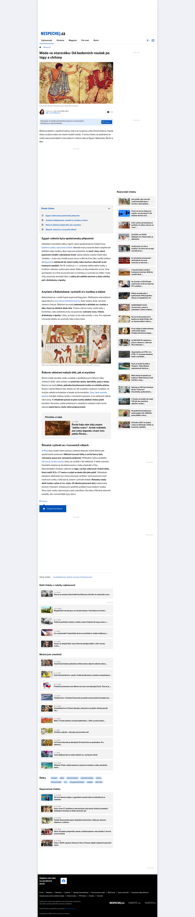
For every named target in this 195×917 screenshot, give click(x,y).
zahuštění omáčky (87, 778)
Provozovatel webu (98, 892)
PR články (82, 896)
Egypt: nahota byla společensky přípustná (63, 216)
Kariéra (91, 896)
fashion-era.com (73, 577)
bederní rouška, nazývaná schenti (57, 247)
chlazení (54, 778)
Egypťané (48, 262)
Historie (60, 40)
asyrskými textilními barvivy (68, 301)
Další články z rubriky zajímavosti (57, 585)
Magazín (73, 40)
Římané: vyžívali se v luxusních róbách (61, 229)
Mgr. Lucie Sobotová (53, 113)
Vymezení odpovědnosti (139, 892)
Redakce (49, 892)
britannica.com (86, 577)
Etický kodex (71, 896)
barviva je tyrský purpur (53, 461)
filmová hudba (56, 782)
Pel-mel (85, 40)
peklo (62, 778)
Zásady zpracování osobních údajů (51, 896)
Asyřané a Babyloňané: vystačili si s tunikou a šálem (67, 220)
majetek (89, 782)
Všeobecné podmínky (80, 892)
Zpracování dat (123, 892)
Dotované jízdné (72, 778)
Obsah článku (47, 208)
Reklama (58, 892)
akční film (99, 782)
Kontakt (100, 896)
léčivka (98, 778)
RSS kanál (111, 892)
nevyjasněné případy (77, 782)
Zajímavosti (46, 40)
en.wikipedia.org (59, 577)
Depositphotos (70, 908)
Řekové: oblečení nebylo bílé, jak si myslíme (63, 225)
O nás (41, 892)
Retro (96, 40)
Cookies (67, 892)
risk (65, 782)
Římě (46, 450)
